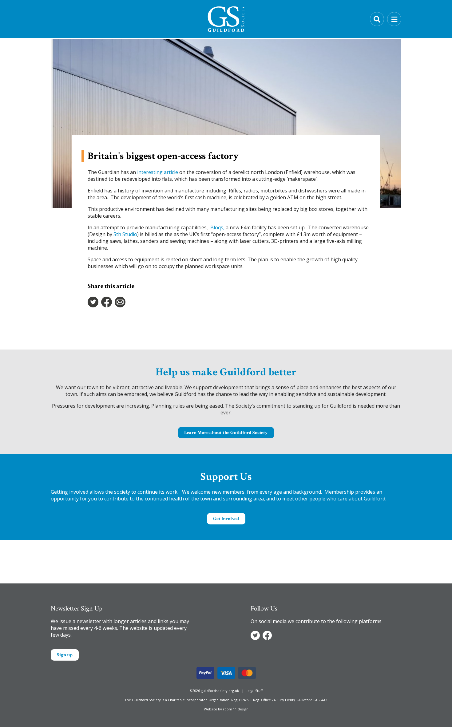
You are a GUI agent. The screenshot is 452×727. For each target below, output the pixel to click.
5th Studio (125, 234)
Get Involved (226, 519)
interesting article (157, 172)
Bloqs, (217, 227)
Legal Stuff (254, 690)
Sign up (65, 655)
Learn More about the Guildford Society (226, 432)
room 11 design (235, 709)
